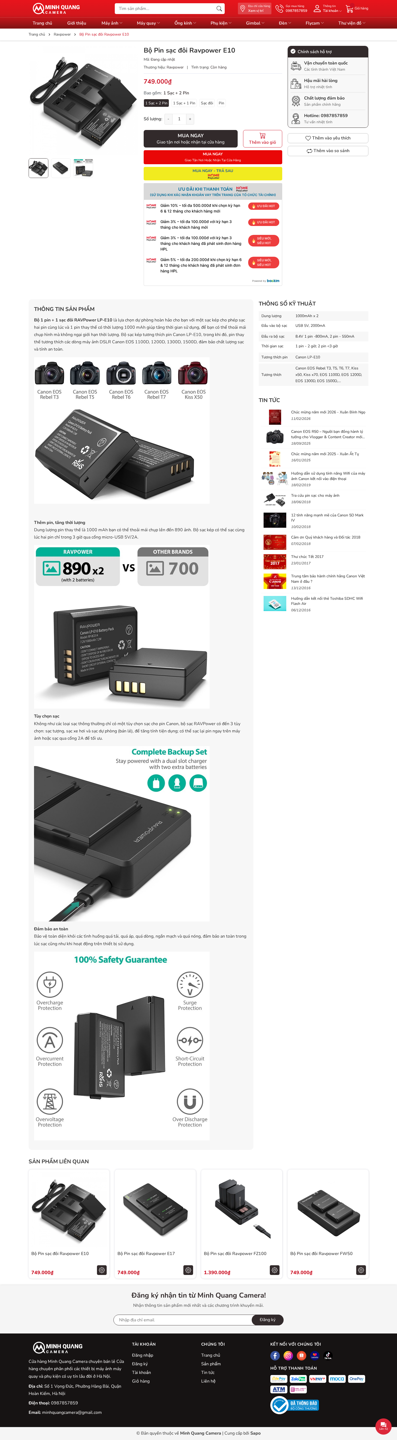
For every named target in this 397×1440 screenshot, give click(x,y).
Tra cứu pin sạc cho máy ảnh (315, 495)
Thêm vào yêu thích (331, 138)
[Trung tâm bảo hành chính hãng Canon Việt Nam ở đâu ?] (274, 581)
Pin (221, 103)
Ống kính (183, 23)
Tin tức (269, 400)
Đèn (283, 23)
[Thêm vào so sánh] (102, 1221)
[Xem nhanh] (102, 1199)
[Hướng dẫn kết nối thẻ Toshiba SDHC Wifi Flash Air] (274, 603)
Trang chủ (210, 1355)
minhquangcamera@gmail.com (72, 1412)
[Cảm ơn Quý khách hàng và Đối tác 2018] (274, 542)
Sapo (255, 1433)
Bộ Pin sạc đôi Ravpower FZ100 (235, 1254)
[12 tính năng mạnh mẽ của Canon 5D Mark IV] (274, 520)
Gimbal (253, 23)
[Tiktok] (328, 1355)
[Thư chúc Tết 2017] (274, 561)
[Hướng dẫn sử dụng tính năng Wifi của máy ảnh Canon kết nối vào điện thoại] (274, 478)
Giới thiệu (76, 23)
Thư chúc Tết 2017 (307, 556)
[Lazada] (314, 1355)
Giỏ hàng (141, 1381)
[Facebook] (275, 1355)
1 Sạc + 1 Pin (184, 103)
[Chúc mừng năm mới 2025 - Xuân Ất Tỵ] (274, 459)
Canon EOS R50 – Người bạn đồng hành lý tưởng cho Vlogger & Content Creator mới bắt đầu (327, 437)
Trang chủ (42, 23)
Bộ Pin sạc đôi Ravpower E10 (60, 1254)
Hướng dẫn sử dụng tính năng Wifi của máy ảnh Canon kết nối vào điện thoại (328, 476)
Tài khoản (141, 1373)
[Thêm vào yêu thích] (102, 1210)
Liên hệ (208, 1381)
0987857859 (334, 116)
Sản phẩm (211, 1364)
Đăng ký (267, 1320)
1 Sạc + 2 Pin (156, 103)
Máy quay (147, 23)
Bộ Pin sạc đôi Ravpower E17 (146, 1254)
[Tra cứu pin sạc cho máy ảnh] (274, 500)
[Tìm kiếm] (219, 8)
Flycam (313, 23)
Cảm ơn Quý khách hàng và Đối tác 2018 (325, 537)
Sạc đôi (207, 103)
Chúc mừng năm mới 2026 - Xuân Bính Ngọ (328, 412)
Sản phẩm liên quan (59, 1161)
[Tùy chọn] (102, 1270)
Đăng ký (140, 1364)
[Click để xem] (83, 100)
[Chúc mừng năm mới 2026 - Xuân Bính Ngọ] (274, 417)
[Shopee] (301, 1355)
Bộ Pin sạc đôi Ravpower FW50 (321, 1254)
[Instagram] (288, 1355)
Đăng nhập (142, 1355)
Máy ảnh (110, 23)
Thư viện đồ (350, 23)
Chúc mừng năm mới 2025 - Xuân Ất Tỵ (325, 454)
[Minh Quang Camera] (54, 9)
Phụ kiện (219, 23)
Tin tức (207, 1373)
